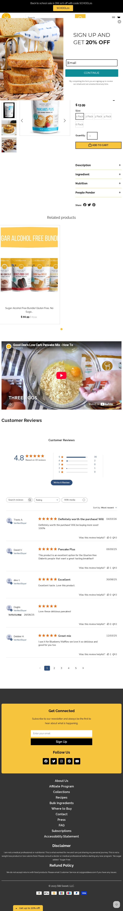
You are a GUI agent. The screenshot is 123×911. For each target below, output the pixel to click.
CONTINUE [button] (91, 73)
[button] (119, 21)
